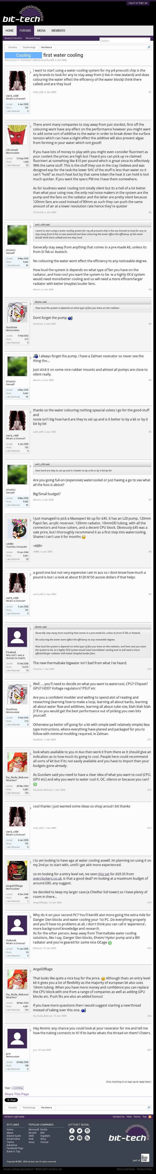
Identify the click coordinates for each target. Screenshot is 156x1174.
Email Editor (13, 1139)
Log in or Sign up (138, 3)
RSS (149, 1116)
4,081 (25, 789)
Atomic (11, 250)
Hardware (26, 60)
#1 (150, 92)
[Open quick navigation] (148, 47)
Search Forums (13, 38)
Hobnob (11, 940)
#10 (149, 669)
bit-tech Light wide (14, 1116)
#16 (149, 1016)
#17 (149, 1050)
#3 (150, 289)
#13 (149, 828)
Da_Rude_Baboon (17, 777)
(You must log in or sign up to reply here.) (128, 1082)
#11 (149, 739)
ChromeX (12, 149)
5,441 (25, 556)
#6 (150, 432)
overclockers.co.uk (47, 878)
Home (10, 30)
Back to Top (13, 1151)
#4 (150, 324)
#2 (150, 212)
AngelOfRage (14, 885)
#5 (150, 380)
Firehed (11, 652)
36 (27, 952)
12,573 (25, 667)
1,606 (25, 162)
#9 (150, 594)
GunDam (11, 327)
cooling (18, 1088)
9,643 (25, 262)
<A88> (10, 543)
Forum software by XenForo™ (33, 1169)
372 (26, 339)
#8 (150, 551)
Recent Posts (33, 38)
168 (26, 1066)
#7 (150, 500)
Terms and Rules (126, 1169)
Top (144, 1116)
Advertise (12, 1145)
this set (103, 874)
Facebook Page (15, 1148)
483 (26, 898)
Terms (10, 1142)
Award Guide (14, 1135)
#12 (149, 790)
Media (41, 30)
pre (8, 1053)
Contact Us (119, 1116)
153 (26, 108)
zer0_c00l (49, 60)
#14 (149, 902)
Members (58, 30)
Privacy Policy (144, 1169)
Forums (25, 30)
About (10, 1132)
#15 (149, 948)
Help (129, 1116)
